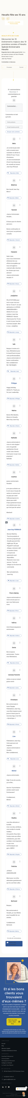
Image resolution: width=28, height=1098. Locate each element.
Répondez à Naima (14, 426)
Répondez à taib (14, 371)
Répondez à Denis (14, 663)
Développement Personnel (8, 1060)
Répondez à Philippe (14, 398)
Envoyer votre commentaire (14, 131)
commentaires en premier (14, 95)
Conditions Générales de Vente (9, 1050)
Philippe (14, 383)
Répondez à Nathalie (14, 465)
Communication (5, 1058)
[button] (23, 1094)
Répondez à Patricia (14, 889)
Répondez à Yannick (14, 240)
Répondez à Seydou (15, 854)
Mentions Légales (6, 1048)
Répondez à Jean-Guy (15, 580)
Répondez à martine (14, 518)
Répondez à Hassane (14, 283)
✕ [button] (26, 1087)
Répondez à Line (14, 759)
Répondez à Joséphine (15, 332)
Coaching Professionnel (7, 1056)
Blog (3, 1045)
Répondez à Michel (15, 806)
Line (14, 736)
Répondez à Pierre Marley (15, 610)
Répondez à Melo (14, 173)
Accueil (3, 1043)
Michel (14, 771)
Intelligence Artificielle (7, 1062)
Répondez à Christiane (15, 724)
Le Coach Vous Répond (7, 1065)
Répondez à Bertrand (14, 931)
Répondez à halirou (15, 635)
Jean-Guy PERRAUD (14, 529)
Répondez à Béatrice (14, 198)
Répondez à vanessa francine (15, 688)
